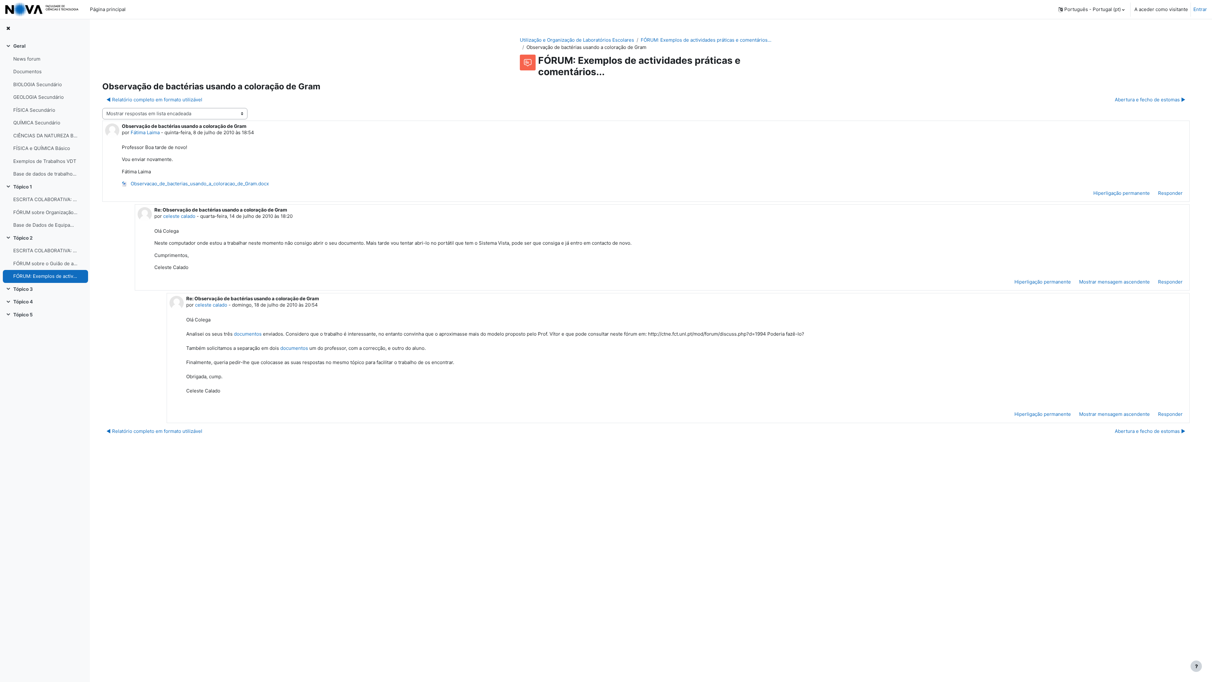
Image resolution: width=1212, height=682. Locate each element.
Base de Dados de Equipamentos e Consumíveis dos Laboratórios (45, 225)
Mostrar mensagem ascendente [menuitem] (1114, 282)
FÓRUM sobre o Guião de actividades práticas (45, 263)
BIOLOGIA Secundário (37, 84)
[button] (1091, 9)
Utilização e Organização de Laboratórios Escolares (577, 40)
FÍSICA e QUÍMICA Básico (41, 148)
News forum (26, 59)
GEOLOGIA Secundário (38, 97)
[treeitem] (45, 110)
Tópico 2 (23, 238)
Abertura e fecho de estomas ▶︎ (1150, 100)
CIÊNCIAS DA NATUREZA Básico (45, 136)
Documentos (27, 72)
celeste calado (179, 216)
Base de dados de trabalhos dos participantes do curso (45, 174)
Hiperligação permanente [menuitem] (1121, 193)
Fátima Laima (145, 132)
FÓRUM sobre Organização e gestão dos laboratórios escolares (45, 212)
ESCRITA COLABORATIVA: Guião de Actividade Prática (45, 251)
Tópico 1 (22, 187)
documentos (248, 334)
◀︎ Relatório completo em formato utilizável (154, 100)
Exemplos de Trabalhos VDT (44, 161)
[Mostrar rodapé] (1196, 666)
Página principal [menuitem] (108, 9)
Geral (19, 46)
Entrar (1200, 9)
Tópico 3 (23, 289)
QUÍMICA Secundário (36, 123)
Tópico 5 (23, 315)
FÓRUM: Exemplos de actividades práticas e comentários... (45, 276)
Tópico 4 (23, 302)
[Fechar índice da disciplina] (8, 28)
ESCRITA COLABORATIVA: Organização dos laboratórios (45, 199)
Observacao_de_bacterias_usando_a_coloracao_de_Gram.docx (199, 184)
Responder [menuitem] (1170, 193)
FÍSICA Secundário (34, 110)
